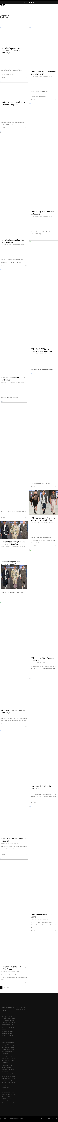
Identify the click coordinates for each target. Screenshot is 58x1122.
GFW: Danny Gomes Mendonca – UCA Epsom (13, 967)
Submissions (23, 1009)
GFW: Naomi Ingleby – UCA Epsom (41, 915)
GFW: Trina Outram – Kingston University (13, 839)
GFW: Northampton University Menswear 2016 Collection (43, 519)
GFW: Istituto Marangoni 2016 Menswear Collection (13, 542)
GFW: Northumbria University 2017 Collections (13, 241)
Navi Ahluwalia (5, 546)
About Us (18, 1007)
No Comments (50, 76)
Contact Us (18, 1011)
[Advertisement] (17, 64)
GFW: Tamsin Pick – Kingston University (42, 659)
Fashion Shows (45, 76)
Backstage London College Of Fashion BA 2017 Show (13, 103)
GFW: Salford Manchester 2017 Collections (13, 378)
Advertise (24, 1007)
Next (8, 987)
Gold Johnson (34, 522)
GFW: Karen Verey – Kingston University (12, 711)
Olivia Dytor (34, 76)
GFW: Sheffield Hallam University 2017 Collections (41, 350)
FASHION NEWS (39, 76)
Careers (17, 1009)
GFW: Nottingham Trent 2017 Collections (42, 212)
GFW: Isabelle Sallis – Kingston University (43, 787)
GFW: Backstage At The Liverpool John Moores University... (10, 50)
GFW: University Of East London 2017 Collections (43, 72)
